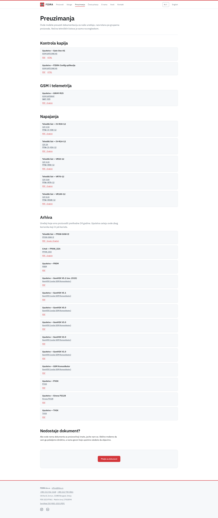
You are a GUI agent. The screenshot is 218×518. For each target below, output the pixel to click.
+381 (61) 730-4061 (65, 492)
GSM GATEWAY (48, 97)
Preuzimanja (80, 4)
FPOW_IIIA (47, 252)
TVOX (44, 413)
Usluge (69, 4)
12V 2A (49, 145)
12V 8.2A (48, 198)
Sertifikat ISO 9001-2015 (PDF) (52, 503)
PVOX (44, 384)
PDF (43, 57)
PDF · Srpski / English (50, 241)
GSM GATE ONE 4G (49, 54)
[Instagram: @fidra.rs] (41, 509)
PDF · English (47, 103)
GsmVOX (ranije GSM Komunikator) (56, 281)
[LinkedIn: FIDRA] (47, 509)
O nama (104, 4)
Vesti (112, 4)
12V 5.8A (48, 181)
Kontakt (120, 4)
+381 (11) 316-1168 (48, 492)
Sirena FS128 (47, 399)
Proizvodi (60, 4)
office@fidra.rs (57, 488)
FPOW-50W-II (48, 237)
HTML (49, 57)
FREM (44, 266)
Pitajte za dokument (109, 459)
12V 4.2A (48, 163)
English (175, 4)
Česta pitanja (93, 4)
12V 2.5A (49, 128)
